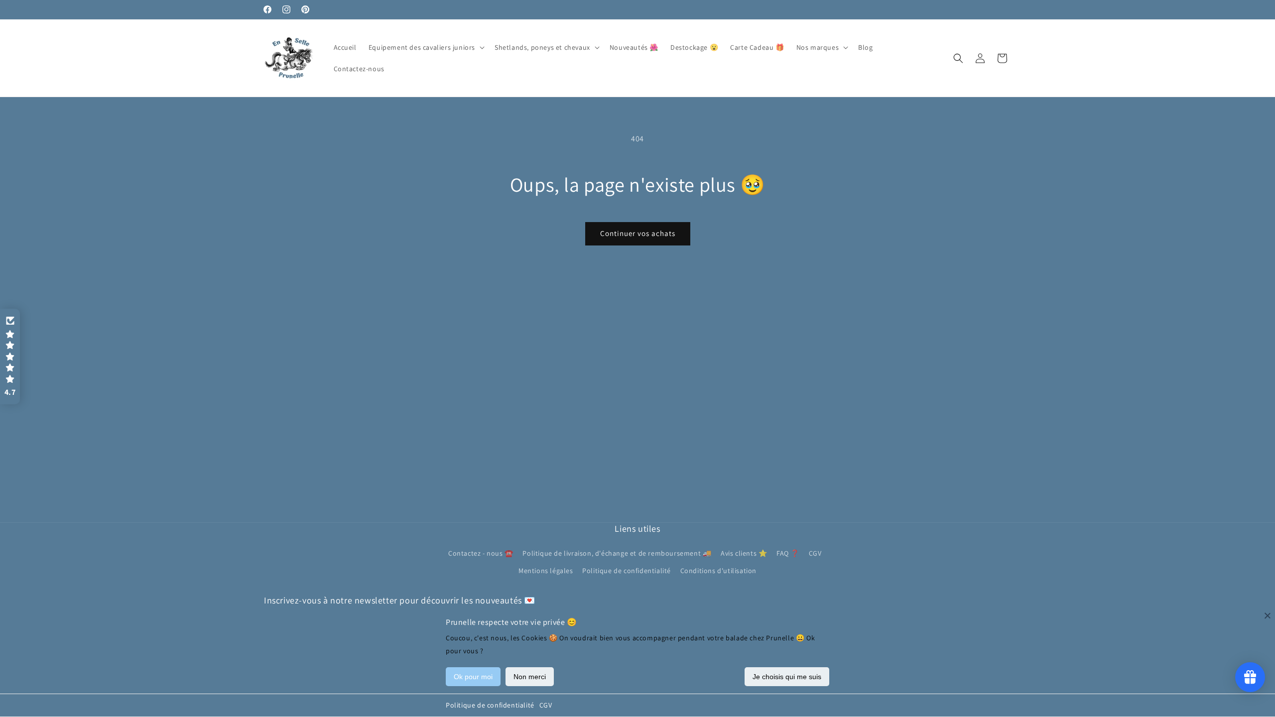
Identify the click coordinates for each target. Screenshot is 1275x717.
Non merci (529, 677)
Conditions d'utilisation (718, 570)
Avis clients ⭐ (744, 553)
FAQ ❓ (787, 553)
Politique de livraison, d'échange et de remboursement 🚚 (616, 553)
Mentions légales (545, 570)
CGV (545, 705)
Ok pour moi (473, 677)
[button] (426, 47)
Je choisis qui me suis (787, 677)
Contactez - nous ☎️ (480, 553)
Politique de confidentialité (490, 705)
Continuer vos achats (637, 233)
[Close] (1267, 615)
